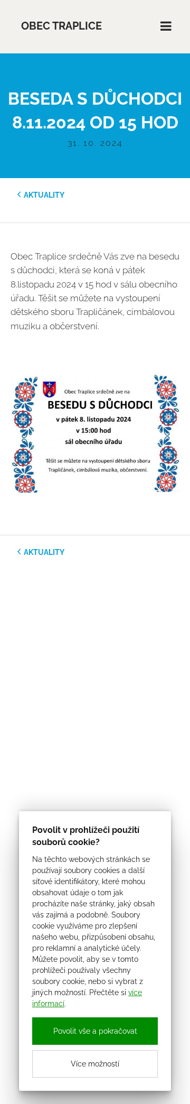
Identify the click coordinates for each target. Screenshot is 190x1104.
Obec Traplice (61, 26)
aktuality (44, 195)
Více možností (95, 1064)
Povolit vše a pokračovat (95, 1031)
